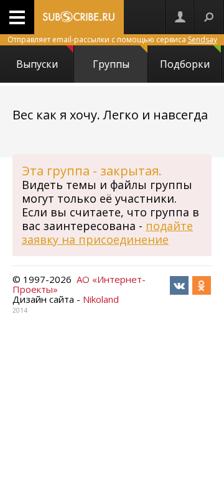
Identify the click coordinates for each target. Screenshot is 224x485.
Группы (111, 64)
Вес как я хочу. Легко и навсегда (110, 114)
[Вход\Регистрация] (179, 17)
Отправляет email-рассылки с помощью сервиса (112, 39)
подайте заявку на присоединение (107, 232)
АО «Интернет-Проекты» (79, 284)
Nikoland (101, 299)
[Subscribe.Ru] (79, 17)
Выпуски (37, 64)
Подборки (185, 64)
